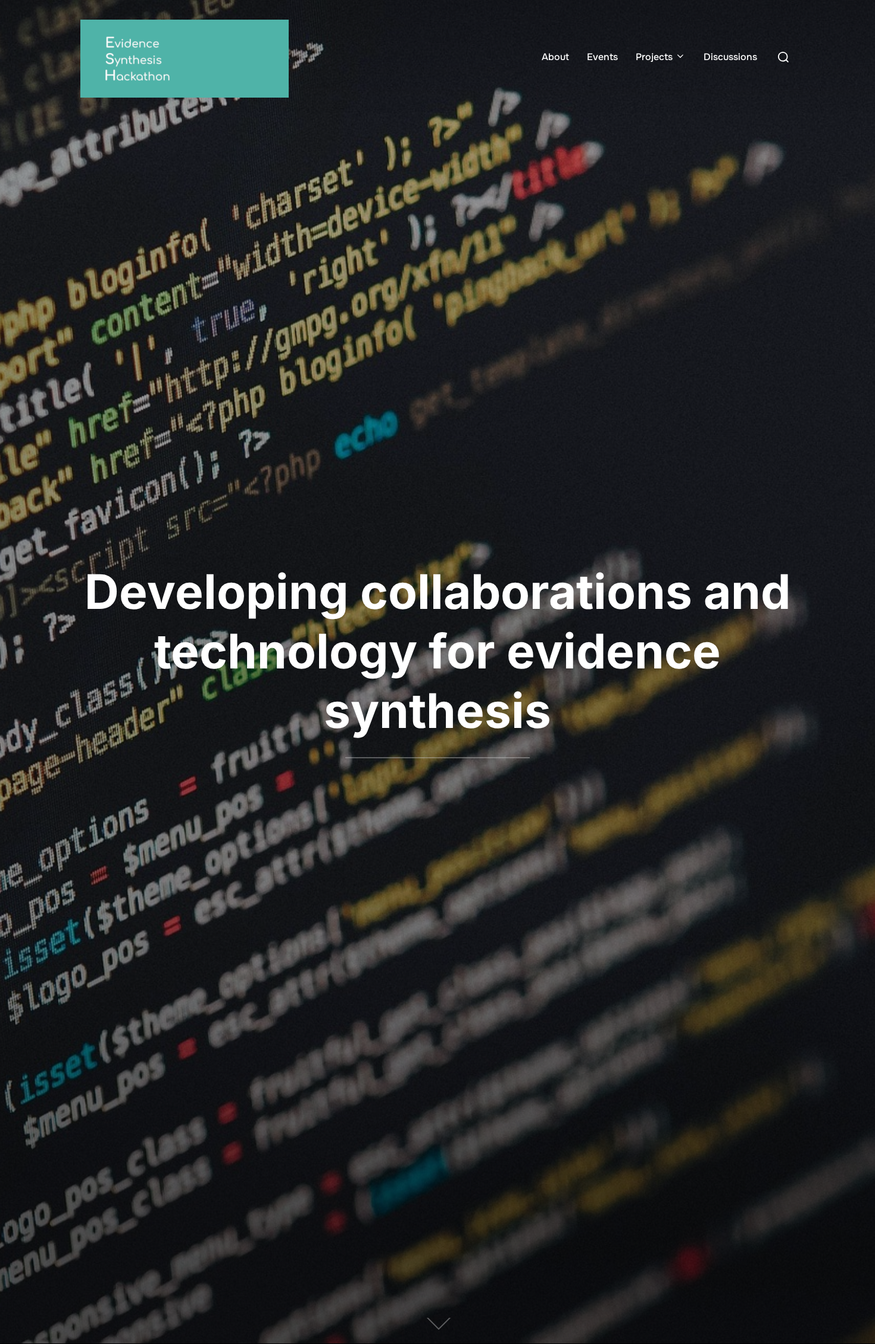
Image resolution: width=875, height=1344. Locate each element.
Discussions (730, 57)
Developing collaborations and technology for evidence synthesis (437, 650)
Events (602, 57)
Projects (654, 57)
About (555, 57)
